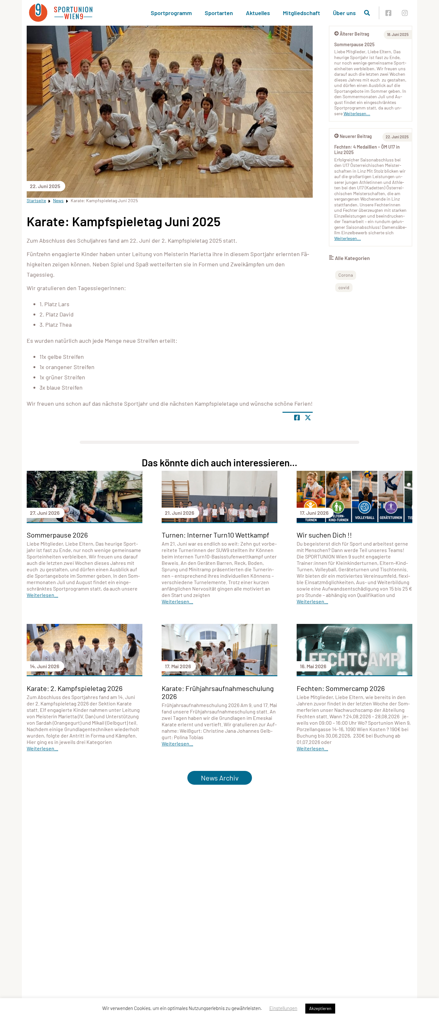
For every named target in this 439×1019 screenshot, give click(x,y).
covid (343, 287)
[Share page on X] (308, 417)
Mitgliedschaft (301, 12)
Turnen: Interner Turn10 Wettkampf (215, 535)
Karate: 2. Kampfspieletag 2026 (74, 688)
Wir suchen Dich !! (324, 535)
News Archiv (219, 777)
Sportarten (219, 12)
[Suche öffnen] (367, 13)
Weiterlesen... (357, 113)
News (58, 200)
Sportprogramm (171, 12)
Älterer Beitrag (354, 34)
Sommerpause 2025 (354, 44)
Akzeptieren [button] (320, 1008)
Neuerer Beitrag (356, 136)
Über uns (344, 12)
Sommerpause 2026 (57, 535)
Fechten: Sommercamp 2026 (341, 688)
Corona (345, 275)
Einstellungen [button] (283, 1008)
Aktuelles (258, 12)
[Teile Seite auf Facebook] (297, 417)
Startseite (36, 200)
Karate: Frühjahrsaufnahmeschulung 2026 (218, 692)
